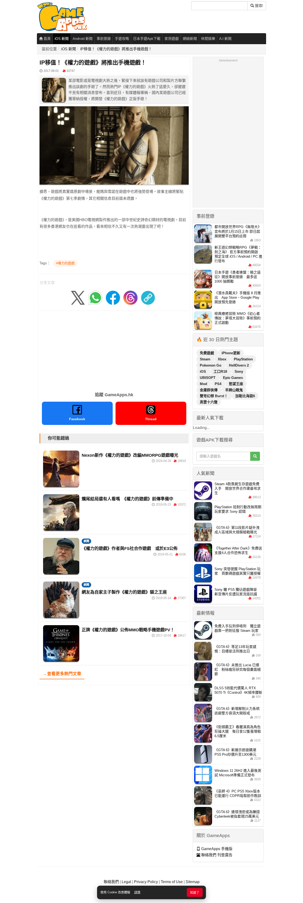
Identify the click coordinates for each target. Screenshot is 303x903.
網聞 (86, 541)
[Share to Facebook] (113, 297)
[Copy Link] (148, 297)
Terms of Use (172, 882)
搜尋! (258, 6)
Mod (204, 384)
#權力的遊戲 (65, 263)
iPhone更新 (231, 353)
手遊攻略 (122, 39)
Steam (205, 359)
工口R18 (221, 371)
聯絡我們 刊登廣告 (216, 855)
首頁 (47, 39)
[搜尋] (255, 456)
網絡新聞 (190, 39)
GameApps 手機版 (216, 849)
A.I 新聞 (225, 39)
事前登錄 (104, 39)
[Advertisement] (114, 350)
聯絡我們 (111, 882)
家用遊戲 (172, 39)
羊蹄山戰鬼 (234, 390)
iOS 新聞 (62, 39)
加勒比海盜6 (245, 396)
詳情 (137, 892)
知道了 (194, 892)
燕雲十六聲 (209, 402)
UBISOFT (208, 378)
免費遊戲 (207, 353)
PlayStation (243, 359)
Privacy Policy (146, 882)
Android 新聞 (83, 39)
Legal (126, 882)
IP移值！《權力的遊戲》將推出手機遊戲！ (116, 49)
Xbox (222, 359)
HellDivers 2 (239, 365)
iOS (203, 371)
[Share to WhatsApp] (95, 297)
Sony (239, 371)
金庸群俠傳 (209, 390)
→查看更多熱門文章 (62, 673)
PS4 (218, 384)
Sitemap (193, 882)
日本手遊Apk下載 (146, 39)
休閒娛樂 (208, 39)
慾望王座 (236, 384)
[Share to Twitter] (78, 297)
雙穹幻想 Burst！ (214, 396)
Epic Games (233, 378)
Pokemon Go (211, 365)
